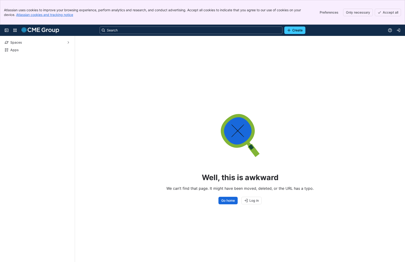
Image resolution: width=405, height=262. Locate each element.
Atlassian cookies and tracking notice (44, 15)
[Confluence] (40, 30)
